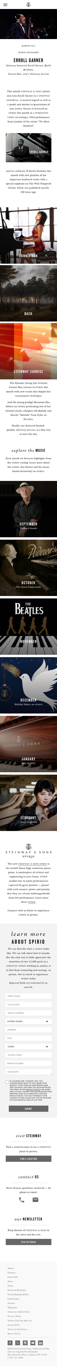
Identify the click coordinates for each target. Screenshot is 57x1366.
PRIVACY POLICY (33, 1090)
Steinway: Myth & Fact (19, 1311)
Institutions (13, 1298)
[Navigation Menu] (5, 4)
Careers (11, 1303)
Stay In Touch (28, 1242)
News (10, 1281)
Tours (10, 1285)
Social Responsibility (18, 1294)
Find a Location (28, 1158)
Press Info (13, 1277)
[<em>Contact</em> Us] (35, 1202)
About (11, 1268)
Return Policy (14, 1333)
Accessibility (14, 1324)
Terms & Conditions (17, 1329)
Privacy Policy (14, 1316)
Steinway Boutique (17, 1290)
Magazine (12, 1307)
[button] (22, 1202)
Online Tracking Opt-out (20, 1320)
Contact (11, 1272)
